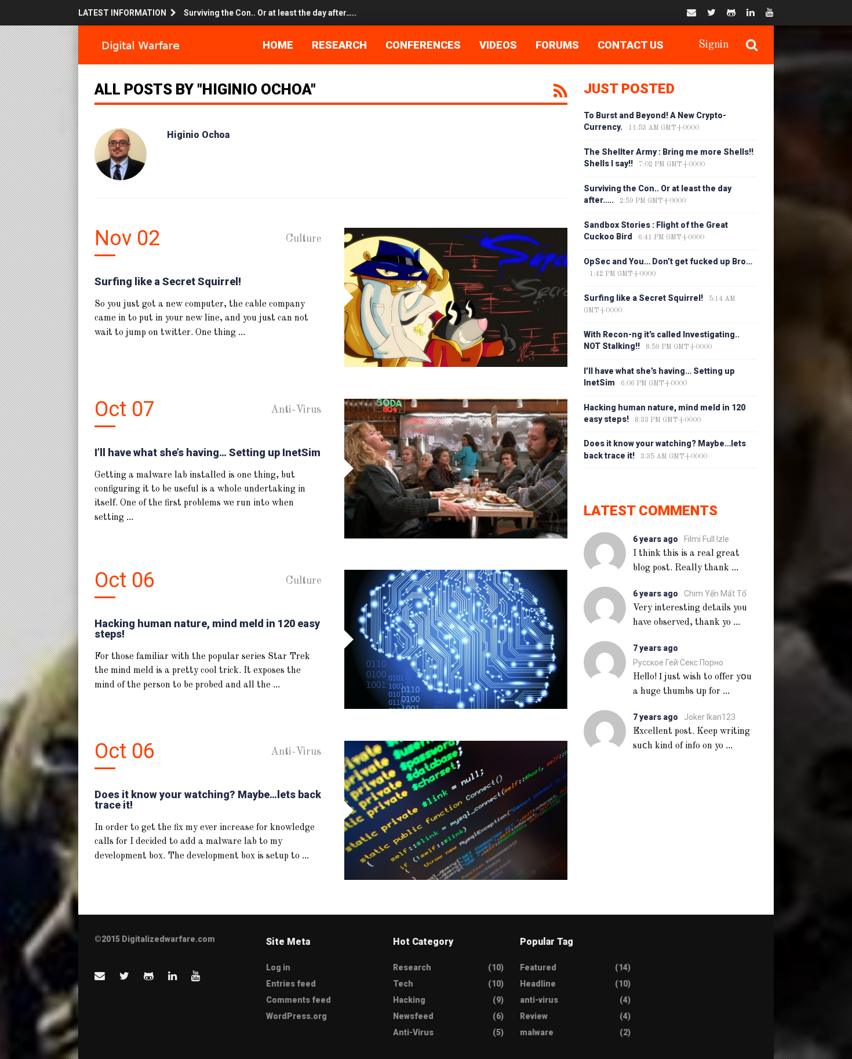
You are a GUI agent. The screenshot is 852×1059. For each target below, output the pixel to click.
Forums (557, 45)
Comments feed (298, 1000)
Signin (713, 44)
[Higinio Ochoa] (120, 154)
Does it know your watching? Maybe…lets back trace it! (207, 799)
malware (537, 1032)
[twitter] (711, 12)
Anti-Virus (296, 410)
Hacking (409, 1000)
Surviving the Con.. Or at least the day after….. (270, 12)
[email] (691, 12)
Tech (403, 983)
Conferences (423, 45)
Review (534, 1016)
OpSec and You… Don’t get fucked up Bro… (668, 261)
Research (339, 45)
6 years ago (655, 539)
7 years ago (655, 648)
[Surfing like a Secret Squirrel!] (455, 297)
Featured (538, 967)
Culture (303, 239)
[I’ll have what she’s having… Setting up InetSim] (455, 468)
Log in (278, 967)
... (241, 332)
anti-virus (539, 1000)
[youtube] (770, 12)
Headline (538, 983)
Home (278, 45)
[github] (731, 12)
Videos (498, 45)
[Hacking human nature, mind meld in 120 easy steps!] (455, 639)
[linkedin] (751, 12)
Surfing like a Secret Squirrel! (167, 281)
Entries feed (291, 983)
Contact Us (631, 45)
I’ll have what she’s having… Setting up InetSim (207, 452)
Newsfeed (413, 1016)
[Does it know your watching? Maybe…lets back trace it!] (455, 810)
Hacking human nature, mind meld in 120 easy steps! (207, 628)
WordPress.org (296, 1016)
